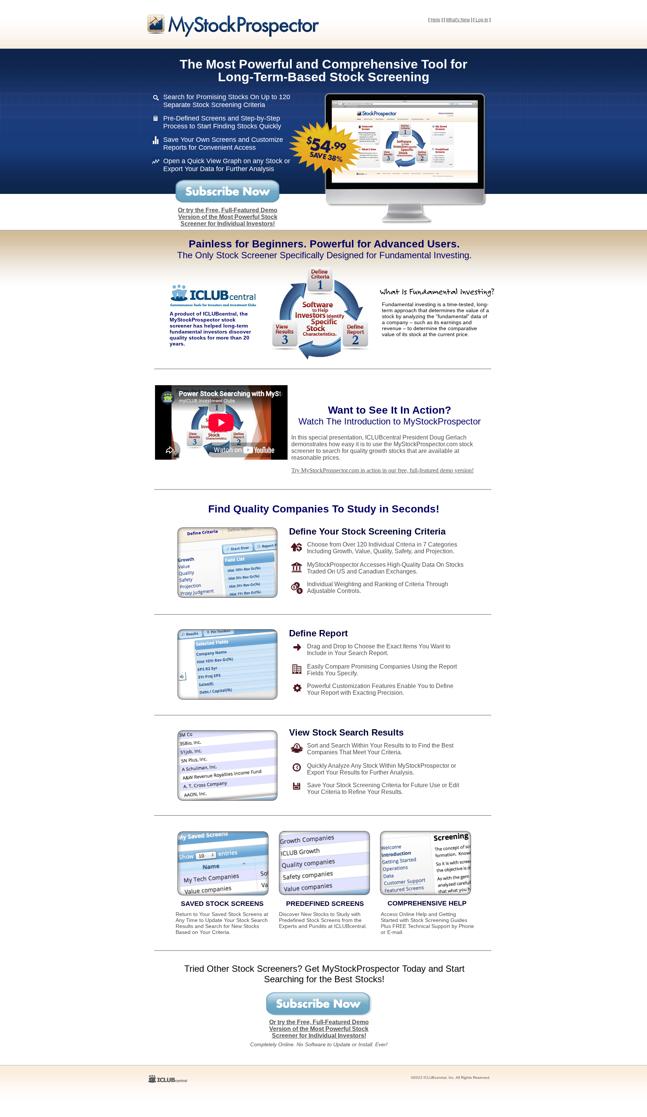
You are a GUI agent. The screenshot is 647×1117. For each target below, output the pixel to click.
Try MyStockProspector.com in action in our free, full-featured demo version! (382, 470)
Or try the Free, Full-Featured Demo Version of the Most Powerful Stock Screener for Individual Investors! (227, 217)
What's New (458, 19)
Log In (482, 19)
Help (435, 19)
